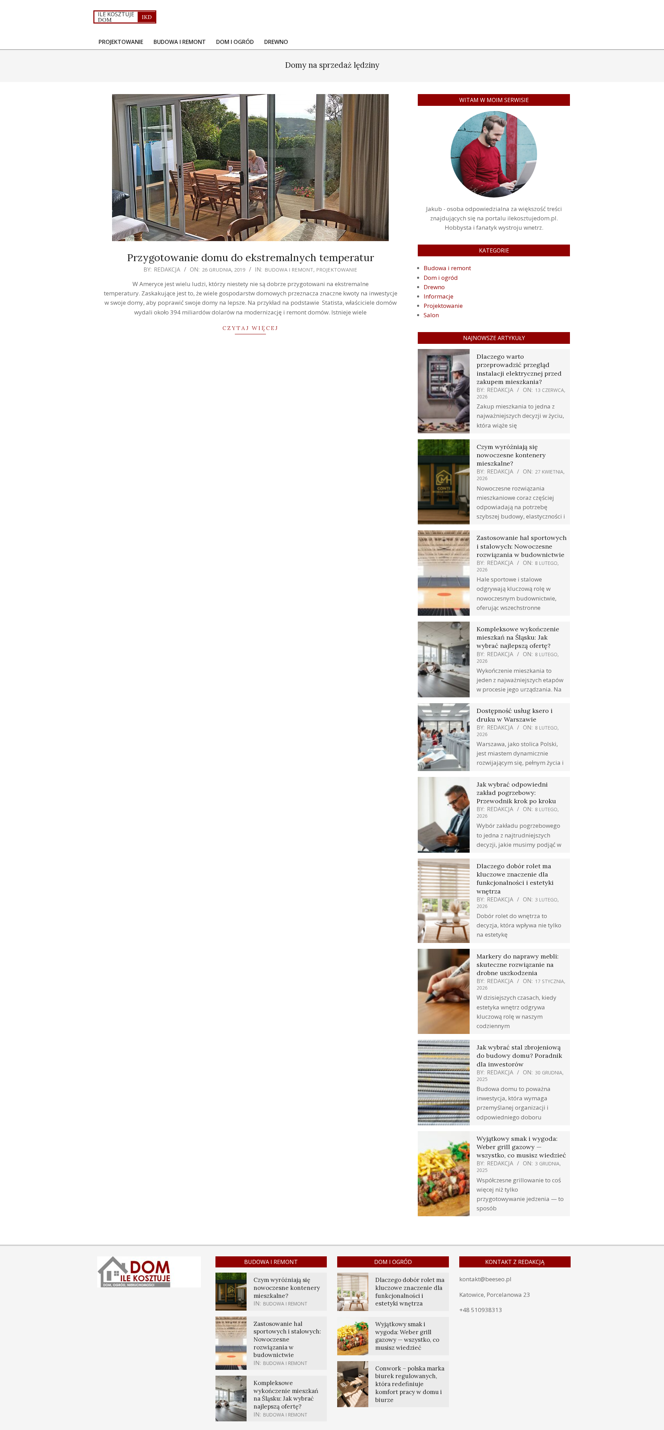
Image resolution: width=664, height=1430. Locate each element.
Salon (431, 315)
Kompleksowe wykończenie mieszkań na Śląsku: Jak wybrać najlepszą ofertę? (518, 637)
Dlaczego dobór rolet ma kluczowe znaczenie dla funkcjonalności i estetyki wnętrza (515, 878)
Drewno (434, 287)
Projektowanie (336, 269)
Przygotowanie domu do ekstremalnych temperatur (250, 257)
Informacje (438, 296)
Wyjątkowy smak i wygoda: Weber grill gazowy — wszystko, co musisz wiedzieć (521, 1147)
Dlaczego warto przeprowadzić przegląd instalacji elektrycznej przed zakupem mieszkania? (519, 369)
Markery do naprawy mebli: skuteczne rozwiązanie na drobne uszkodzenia (518, 964)
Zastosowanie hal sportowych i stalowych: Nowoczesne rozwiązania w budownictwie (521, 546)
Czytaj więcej (250, 327)
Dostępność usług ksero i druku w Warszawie (515, 715)
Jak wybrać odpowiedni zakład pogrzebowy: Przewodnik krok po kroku (516, 792)
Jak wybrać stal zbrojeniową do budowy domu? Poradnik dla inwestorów (519, 1055)
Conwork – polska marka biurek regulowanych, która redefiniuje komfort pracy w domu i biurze (409, 1384)
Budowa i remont (289, 269)
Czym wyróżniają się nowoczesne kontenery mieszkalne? (511, 455)
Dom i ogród (441, 278)
